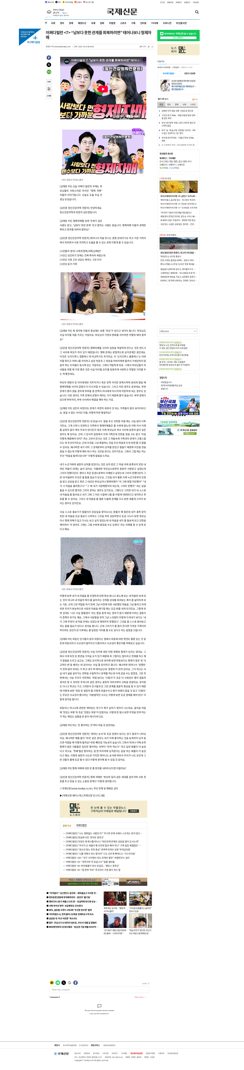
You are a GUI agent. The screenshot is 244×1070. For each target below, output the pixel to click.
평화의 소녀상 (186, 67)
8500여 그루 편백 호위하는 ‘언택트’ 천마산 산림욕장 (181, 280)
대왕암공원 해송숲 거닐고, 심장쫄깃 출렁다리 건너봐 (181, 276)
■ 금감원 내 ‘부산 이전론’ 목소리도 (61, 918)
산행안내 (163, 164)
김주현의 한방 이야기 (170, 359)
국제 (93, 23)
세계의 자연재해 (163, 67)
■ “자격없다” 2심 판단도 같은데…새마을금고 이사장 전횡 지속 (74, 892)
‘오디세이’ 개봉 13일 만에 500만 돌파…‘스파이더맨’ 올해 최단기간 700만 (115, 933)
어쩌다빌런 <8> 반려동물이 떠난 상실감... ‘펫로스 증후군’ (92, 865)
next (198, 405)
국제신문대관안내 (109, 1045)
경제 (71, 23)
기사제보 (124, 1053)
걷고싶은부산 (83, 1045)
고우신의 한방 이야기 (170, 352)
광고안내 (96, 1053)
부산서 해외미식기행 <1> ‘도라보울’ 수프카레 (178, 207)
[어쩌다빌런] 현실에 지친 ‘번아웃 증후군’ (85, 837)
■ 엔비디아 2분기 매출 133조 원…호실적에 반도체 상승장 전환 (74, 901)
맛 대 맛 (165, 178)
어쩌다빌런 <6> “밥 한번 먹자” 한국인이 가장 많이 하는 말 (93, 869)
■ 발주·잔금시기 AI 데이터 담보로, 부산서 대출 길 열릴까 (71, 922)
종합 (161, 104)
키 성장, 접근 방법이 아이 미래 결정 (173, 348)
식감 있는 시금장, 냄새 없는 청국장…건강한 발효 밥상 (182, 224)
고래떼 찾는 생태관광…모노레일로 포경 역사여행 (180, 272)
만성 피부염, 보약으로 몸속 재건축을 (174, 355)
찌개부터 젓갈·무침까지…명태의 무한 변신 (177, 220)
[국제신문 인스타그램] (94, 795)
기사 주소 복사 (49, 89)
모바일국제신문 (172, 1053)
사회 (53, 23)
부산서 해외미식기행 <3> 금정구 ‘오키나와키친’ (179, 196)
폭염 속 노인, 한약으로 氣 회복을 (172, 345)
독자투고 (115, 1053)
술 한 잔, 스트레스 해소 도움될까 (172, 361)
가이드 (164, 167)
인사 (161, 161)
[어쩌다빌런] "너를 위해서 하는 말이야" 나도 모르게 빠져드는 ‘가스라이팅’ (100, 853)
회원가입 (170, 2)
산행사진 (181, 164)
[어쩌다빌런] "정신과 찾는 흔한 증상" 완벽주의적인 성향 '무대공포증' (98, 849)
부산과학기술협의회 (70, 1045)
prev (158, 405)
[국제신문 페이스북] (72, 795)
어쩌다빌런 (81, 825)
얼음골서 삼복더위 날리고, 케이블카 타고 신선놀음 (180, 269)
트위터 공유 (49, 65)
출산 (180, 161)
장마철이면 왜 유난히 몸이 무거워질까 (174, 364)
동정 (185, 161)
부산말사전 (181, 23)
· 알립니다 (164, 388)
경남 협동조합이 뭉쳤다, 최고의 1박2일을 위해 (179, 252)
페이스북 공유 (49, 58)
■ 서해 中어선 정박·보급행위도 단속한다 (64, 905)
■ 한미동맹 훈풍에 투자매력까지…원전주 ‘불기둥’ (68, 897)
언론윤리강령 (150, 1053)
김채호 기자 (50, 46)
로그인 (162, 2)
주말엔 (112, 23)
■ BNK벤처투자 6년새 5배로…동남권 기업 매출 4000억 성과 (73, 926)
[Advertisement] (125, 201)
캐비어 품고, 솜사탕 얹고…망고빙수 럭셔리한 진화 (180, 199)
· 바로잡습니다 (166, 382)
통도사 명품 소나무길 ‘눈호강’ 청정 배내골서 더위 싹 (181, 264)
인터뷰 (143, 23)
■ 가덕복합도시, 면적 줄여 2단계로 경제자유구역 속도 (70, 914)
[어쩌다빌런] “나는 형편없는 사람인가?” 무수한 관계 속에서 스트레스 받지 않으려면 (105, 833)
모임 (166, 161)
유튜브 (79, 2)
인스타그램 (89, 2)
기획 (133, 23)
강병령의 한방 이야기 (170, 342)
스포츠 (123, 23)
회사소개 (77, 1053)
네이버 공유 (49, 72)
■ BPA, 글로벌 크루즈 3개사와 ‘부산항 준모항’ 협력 (69, 909)
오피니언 (167, 23)
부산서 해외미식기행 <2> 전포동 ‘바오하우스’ (178, 203)
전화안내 (87, 1053)
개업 (171, 161)
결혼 (175, 161)
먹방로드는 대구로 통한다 (170, 256)
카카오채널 (69, 2)
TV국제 (154, 23)
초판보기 (187, 2)
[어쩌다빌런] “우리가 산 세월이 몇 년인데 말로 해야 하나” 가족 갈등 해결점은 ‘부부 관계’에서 (109, 845)
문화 (102, 23)
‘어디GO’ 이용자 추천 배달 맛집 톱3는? (176, 212)
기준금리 (175, 67)
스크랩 (49, 96)
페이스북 (51, 2)
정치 (62, 23)
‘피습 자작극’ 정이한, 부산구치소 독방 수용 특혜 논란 (140, 932)
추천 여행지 (168, 235)
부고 (189, 161)
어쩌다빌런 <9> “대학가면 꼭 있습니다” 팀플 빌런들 (90, 861)
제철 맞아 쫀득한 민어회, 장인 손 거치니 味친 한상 (180, 216)
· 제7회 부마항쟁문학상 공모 (171, 385)
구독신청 (196, 2)
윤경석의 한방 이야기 (170, 369)
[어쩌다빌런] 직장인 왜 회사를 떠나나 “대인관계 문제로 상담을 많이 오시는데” (102, 841)
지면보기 (179, 2)
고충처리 (161, 1053)
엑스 (59, 2)
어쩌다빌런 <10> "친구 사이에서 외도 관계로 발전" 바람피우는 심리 (97, 857)
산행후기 (172, 164)
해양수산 (82, 23)
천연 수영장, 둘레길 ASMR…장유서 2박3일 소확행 (180, 260)
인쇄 (49, 82)
